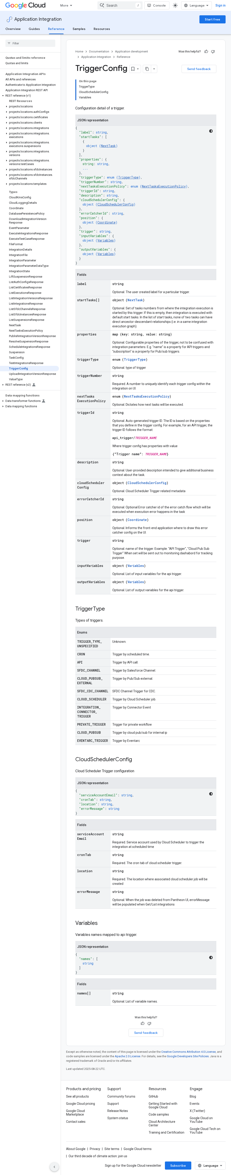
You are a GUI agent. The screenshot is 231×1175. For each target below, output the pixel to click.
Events (194, 1103)
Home (79, 51)
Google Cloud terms (138, 1149)
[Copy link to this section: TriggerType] (109, 609)
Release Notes (117, 1111)
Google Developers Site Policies (188, 1056)
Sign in (220, 5)
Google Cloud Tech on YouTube (205, 1130)
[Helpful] (206, 51)
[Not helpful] (213, 51)
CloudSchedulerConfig (115, 204)
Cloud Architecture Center (162, 1123)
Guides (34, 29)
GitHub (153, 1096)
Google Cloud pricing (80, 1103)
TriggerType (128, 177)
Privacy (95, 1149)
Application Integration (38, 19)
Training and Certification (166, 1132)
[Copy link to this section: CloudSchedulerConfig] (136, 760)
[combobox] (120, 5)
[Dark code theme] (211, 131)
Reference (56, 29)
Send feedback (199, 69)
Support (113, 1103)
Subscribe (178, 1166)
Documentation (99, 51)
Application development (131, 51)
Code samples (159, 1114)
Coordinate (106, 222)
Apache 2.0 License (127, 1056)
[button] (29, 95)
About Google (75, 1149)
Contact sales (75, 1121)
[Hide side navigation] (54, 1166)
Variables (105, 240)
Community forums (121, 1096)
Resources (102, 29)
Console (159, 5)
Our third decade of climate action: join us (98, 1156)
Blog (193, 1096)
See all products (77, 1096)
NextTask (108, 146)
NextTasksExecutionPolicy (164, 186)
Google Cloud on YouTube (201, 1119)
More (64, 5)
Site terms (111, 1149)
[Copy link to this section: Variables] (102, 923)
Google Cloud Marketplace (75, 1112)
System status (117, 1118)
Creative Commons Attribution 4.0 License (188, 1051)
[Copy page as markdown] (147, 69)
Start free (212, 19)
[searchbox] (30, 43)
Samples (79, 29)
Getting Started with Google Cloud (163, 1105)
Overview (13, 29)
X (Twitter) (197, 1111)
